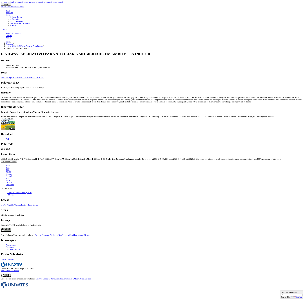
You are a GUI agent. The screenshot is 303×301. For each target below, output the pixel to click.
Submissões (14, 19)
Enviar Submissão (7, 259)
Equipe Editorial (16, 21)
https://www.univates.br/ (10, 271)
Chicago (9, 174)
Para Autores (10, 247)
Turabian (9, 182)
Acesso (8, 38)
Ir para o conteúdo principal (11, 2)
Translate (298, 297)
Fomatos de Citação (9, 161)
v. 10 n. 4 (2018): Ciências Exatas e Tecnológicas (24, 46)
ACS (7, 168)
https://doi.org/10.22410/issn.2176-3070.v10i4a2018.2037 (22, 78)
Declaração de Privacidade (20, 23)
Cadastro (9, 36)
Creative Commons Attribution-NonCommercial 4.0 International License (62, 235)
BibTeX (10, 195)
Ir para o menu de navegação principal (36, 2)
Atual (8, 11)
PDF (7, 139)
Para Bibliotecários (13, 249)
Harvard (9, 176)
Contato (13, 25)
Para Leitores (11, 245)
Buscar (5, 30)
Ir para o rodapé (57, 2)
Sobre (8, 15)
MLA (8, 180)
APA (7, 170)
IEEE (8, 178)
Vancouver (10, 185)
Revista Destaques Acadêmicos (12, 7)
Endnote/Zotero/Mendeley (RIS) (19, 193)
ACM (8, 165)
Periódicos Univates (13, 34)
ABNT (8, 172)
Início (8, 42)
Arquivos (9, 13)
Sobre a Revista (16, 17)
